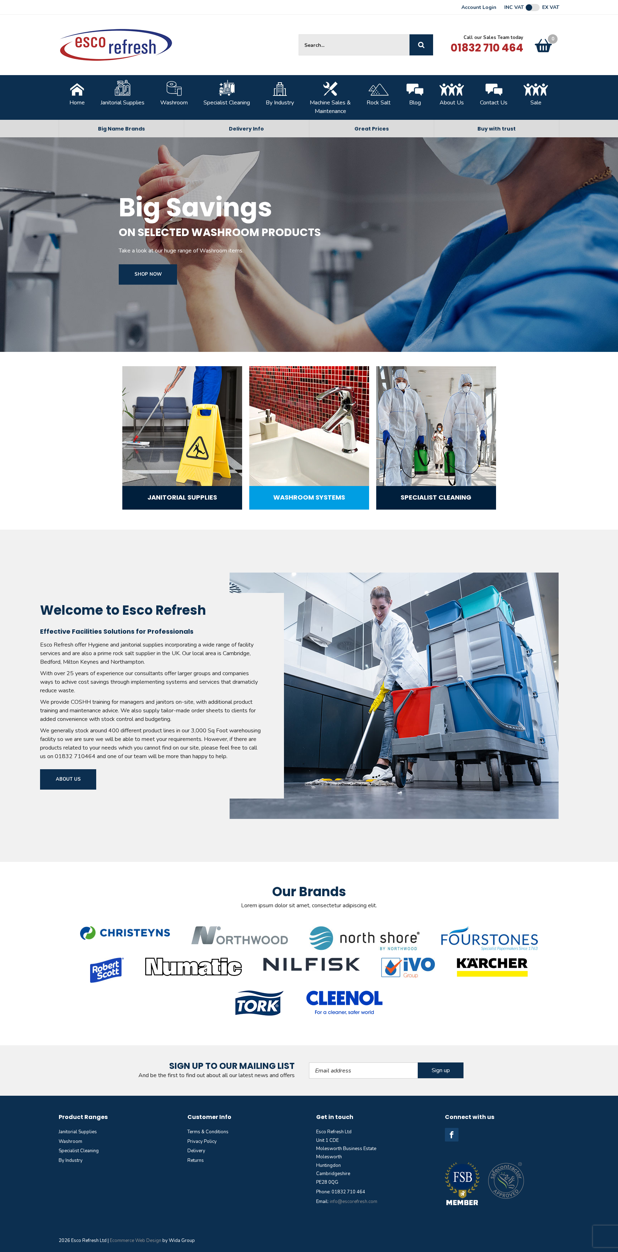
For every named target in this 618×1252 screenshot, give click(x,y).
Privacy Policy (202, 1078)
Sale (535, 103)
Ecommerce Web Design (135, 1177)
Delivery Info (246, 128)
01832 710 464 (487, 47)
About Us (452, 103)
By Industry (280, 103)
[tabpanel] (113, 939)
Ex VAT (550, 7)
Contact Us (493, 103)
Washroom (174, 103)
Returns (195, 1097)
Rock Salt (379, 103)
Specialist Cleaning (226, 103)
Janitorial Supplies (122, 103)
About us (68, 779)
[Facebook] (451, 1071)
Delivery (196, 1087)
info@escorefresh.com (353, 1138)
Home (77, 103)
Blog (415, 103)
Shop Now (148, 274)
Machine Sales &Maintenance (330, 107)
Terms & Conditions (208, 1068)
